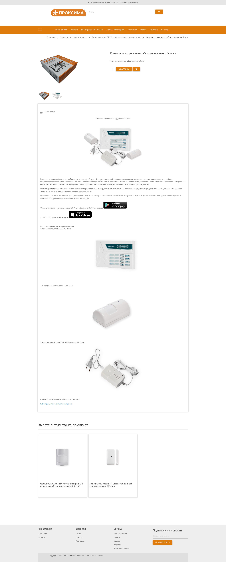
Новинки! (74, 30)
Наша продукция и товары (92, 30)
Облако (143, 30)
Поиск (91, 12)
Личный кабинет (120, 534)
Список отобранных (122, 548)
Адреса (117, 541)
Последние (80, 541)
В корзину (124, 69)
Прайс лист (132, 30)
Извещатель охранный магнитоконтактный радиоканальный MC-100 (111, 485)
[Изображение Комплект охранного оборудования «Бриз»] (44, 95)
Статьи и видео (60, 30)
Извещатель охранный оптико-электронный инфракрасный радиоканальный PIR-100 (61, 485)
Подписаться (162, 542)
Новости (79, 537)
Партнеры (165, 30)
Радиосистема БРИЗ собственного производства (116, 37)
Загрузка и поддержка (115, 30)
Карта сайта (42, 534)
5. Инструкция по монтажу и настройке (56, 404)
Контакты (154, 30)
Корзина (117, 545)
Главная (51, 37)
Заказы (117, 537)
